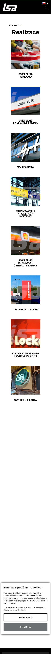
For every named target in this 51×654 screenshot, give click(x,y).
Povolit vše (25, 627)
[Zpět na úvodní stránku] (8, 7)
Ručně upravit (25, 617)
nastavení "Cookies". (18, 610)
